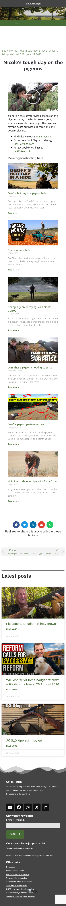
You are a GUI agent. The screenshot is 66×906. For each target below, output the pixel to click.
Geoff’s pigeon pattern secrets (26, 424)
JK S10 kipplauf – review (24, 740)
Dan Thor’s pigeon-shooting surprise (30, 367)
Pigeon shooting (49, 50)
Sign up (15, 834)
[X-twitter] (37, 807)
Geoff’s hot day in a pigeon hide (27, 193)
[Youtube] (10, 807)
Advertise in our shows (15, 871)
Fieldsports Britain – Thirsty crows (31, 623)
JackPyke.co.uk (22, 151)
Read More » (13, 213)
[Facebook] (19, 807)
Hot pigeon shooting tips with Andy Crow (32, 481)
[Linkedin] (45, 807)
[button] (17, 23)
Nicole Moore (32, 50)
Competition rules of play (16, 885)
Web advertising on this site (17, 874)
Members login (33, 3)
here (28, 794)
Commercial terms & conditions (19, 882)
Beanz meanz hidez (20, 250)
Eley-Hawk (7, 50)
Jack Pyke (19, 50)
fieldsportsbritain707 (13, 54)
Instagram (45, 136)
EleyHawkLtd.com (24, 144)
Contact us (10, 867)
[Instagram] (28, 807)
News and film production (16, 878)
